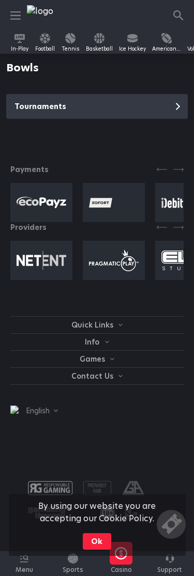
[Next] (178, 169)
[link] (50, 15)
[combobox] (34, 411)
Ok (96, 541)
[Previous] (162, 169)
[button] (121, 569)
